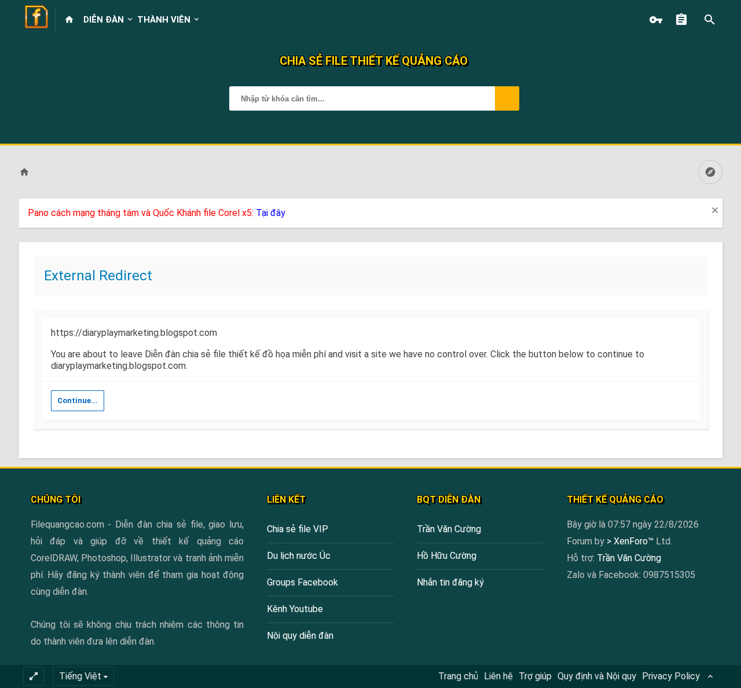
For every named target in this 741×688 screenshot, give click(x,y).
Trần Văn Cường (449, 529)
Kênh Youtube (295, 608)
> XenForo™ (631, 541)
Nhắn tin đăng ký (450, 582)
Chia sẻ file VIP (297, 529)
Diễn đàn (103, 19)
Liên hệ (498, 676)
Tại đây (270, 212)
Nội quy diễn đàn (300, 635)
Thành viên (163, 19)
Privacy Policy (671, 676)
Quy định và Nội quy (596, 676)
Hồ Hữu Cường (446, 555)
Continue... (77, 400)
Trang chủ (458, 676)
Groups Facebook (302, 582)
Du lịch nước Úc (299, 555)
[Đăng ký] (684, 19)
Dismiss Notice (715, 210)
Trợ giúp (535, 676)
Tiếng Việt (80, 676)
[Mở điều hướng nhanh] (710, 172)
